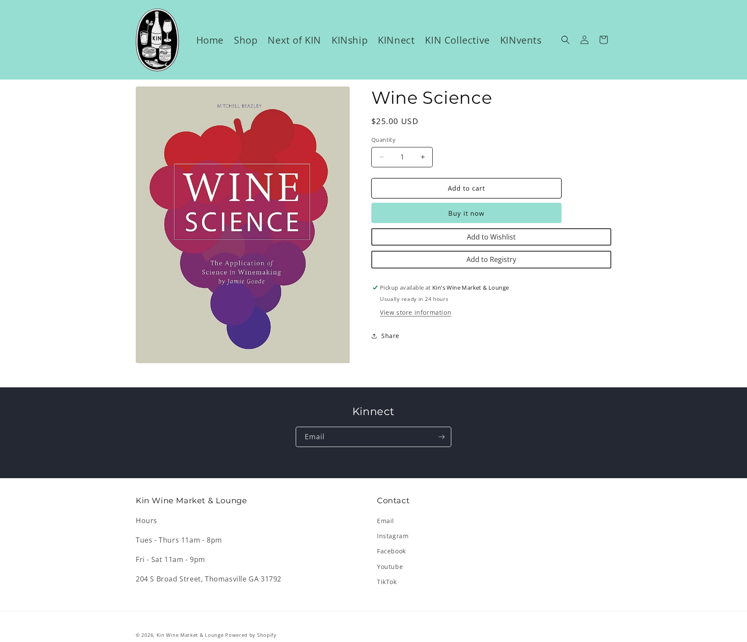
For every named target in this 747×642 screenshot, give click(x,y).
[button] (565, 39)
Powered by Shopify (251, 635)
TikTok (387, 582)
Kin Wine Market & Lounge (190, 635)
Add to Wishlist (491, 237)
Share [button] (390, 336)
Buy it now (466, 213)
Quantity (383, 140)
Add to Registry (491, 259)
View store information (415, 312)
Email (385, 521)
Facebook (391, 551)
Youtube (390, 566)
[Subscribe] (441, 437)
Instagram (393, 536)
